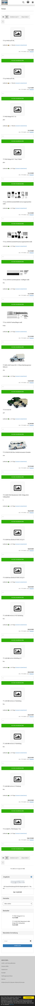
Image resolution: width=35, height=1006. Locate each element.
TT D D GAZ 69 (7, 409)
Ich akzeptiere (29, 997)
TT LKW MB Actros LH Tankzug (12, 786)
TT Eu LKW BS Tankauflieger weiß (12, 322)
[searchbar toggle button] (23, 2)
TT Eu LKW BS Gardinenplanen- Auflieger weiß (16, 279)
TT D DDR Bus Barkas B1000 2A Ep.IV (13, 539)
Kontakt (3, 972)
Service (3, 979)
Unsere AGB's (4, 966)
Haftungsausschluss (7, 976)
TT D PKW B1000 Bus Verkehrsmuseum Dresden (17, 452)
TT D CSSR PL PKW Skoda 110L (12, 829)
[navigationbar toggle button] (32, 2)
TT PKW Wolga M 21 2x (9, 116)
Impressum (4, 969)
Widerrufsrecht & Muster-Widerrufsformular (12, 982)
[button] (3, 17)
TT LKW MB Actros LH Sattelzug (12, 701)
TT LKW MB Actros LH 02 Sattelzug (13, 615)
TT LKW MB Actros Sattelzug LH (12, 658)
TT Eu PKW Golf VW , (9, 40)
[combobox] (14, 17)
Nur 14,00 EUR (17, 892)
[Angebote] (31, 877)
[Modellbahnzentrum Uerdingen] (4, 2)
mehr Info (12, 1004)
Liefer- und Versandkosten (8, 963)
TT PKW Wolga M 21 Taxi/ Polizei (12, 159)
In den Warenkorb (17, 60)
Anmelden (17, 945)
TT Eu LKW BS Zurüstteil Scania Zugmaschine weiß (17, 241)
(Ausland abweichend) (21, 45)
